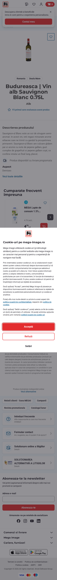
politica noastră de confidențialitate (17, 302)
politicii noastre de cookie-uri (33, 315)
